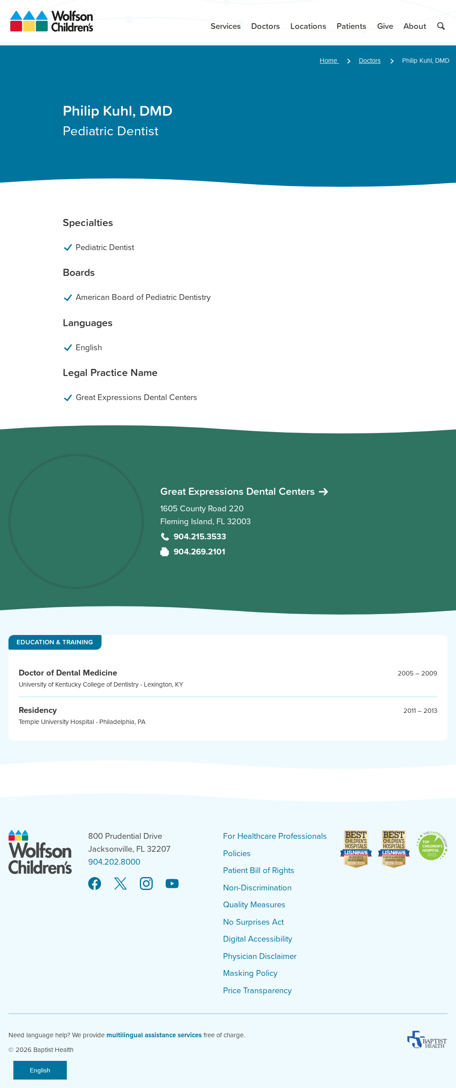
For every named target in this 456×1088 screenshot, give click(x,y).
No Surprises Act (253, 922)
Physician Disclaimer (260, 956)
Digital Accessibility (257, 939)
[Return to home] (51, 21)
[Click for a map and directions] (76, 522)
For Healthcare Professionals (275, 836)
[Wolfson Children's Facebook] (94, 883)
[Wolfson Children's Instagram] (146, 883)
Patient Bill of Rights (258, 870)
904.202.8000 (114, 862)
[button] (225, 21)
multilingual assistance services (154, 1035)
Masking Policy (250, 973)
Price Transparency (257, 990)
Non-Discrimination (257, 888)
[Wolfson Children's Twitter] (120, 883)
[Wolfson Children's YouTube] (172, 883)
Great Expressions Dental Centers (239, 491)
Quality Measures (254, 905)
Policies (237, 853)
